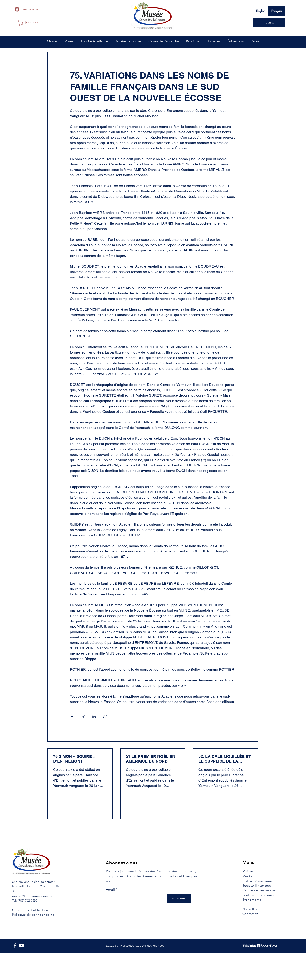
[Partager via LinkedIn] (94, 716)
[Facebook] (15, 945)
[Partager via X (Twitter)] (83, 716)
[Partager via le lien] (105, 716)
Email (110, 890)
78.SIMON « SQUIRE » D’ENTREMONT (74, 758)
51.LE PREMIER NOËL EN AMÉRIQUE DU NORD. (150, 758)
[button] (28, 23)
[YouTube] (21, 945)
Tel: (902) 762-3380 (24, 900)
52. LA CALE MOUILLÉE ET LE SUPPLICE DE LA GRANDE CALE (224, 758)
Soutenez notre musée (260, 895)
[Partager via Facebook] (72, 716)
